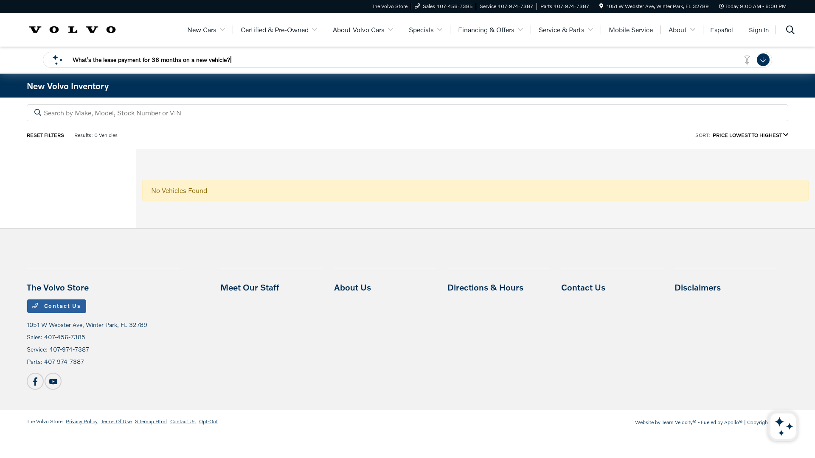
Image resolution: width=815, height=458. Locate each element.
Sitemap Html (151, 421)
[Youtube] (53, 381)
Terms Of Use (116, 421)
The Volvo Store (44, 421)
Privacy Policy (82, 421)
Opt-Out (208, 421)
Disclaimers (697, 287)
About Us (352, 287)
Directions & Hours (485, 287)
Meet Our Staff (249, 287)
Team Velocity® (679, 422)
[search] (790, 30)
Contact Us (61, 305)
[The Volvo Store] (72, 29)
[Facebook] (35, 381)
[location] (601, 6)
